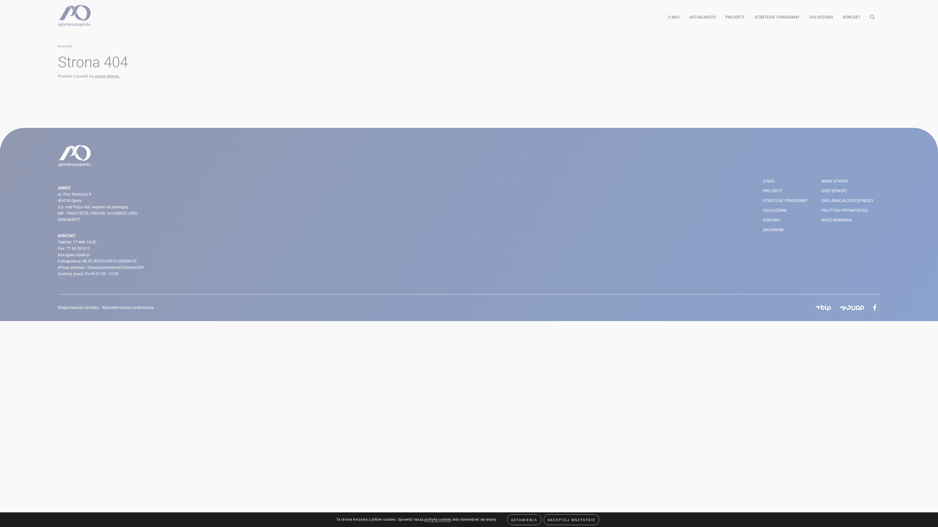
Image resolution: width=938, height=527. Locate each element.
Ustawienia (524, 520)
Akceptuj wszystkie (571, 520)
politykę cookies (438, 519)
